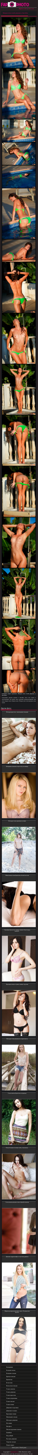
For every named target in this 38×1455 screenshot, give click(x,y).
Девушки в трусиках (12, 1407)
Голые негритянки (11, 1398)
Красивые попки (11, 1414)
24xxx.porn (15, 1447)
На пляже (9, 1423)
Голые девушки (10, 1392)
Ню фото (9, 1426)
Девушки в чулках (11, 1410)
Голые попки (10, 1404)
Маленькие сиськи (11, 1417)
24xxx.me (31, 8)
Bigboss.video (23, 8)
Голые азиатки (10, 1389)
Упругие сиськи (11, 1442)
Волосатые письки (11, 1386)
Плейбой (9, 1432)
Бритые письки (10, 1376)
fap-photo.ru (14, 1452)
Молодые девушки (11, 1420)
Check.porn (23, 1447)
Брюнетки (9, 1379)
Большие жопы (10, 1370)
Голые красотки (11, 1395)
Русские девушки (11, 1439)
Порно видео (10, 1445)
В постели (9, 1382)
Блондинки (9, 1367)
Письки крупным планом (13, 1429)
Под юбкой (9, 1435)
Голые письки (10, 1401)
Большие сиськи (11, 1373)
